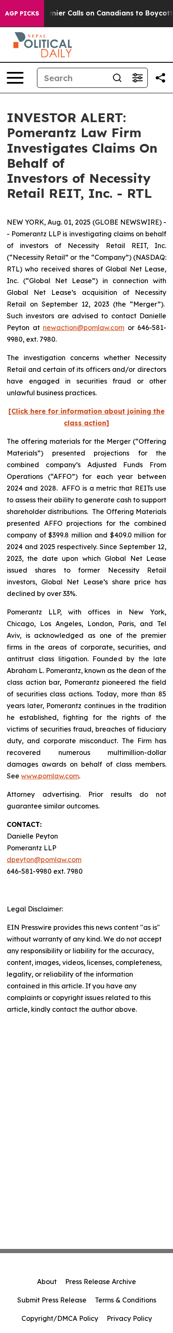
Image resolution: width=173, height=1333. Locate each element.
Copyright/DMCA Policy (59, 1318)
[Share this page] (160, 77)
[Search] (117, 77)
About (47, 1281)
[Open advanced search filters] (137, 77)
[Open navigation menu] (15, 77)
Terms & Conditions (125, 1300)
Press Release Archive (100, 1281)
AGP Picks (22, 13)
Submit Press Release (51, 1300)
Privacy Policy (129, 1318)
